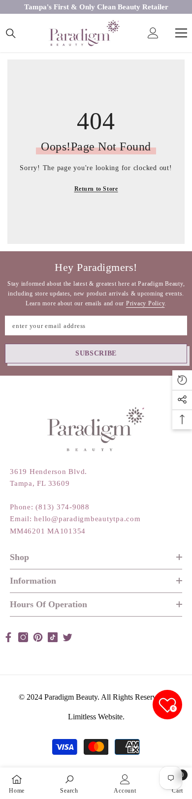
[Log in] (153, 33)
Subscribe (96, 353)
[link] (69, 783)
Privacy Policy (145, 303)
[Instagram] (23, 637)
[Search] (11, 33)
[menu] (181, 33)
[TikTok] (53, 637)
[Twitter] (67, 637)
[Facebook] (8, 637)
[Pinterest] (38, 637)
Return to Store (96, 188)
